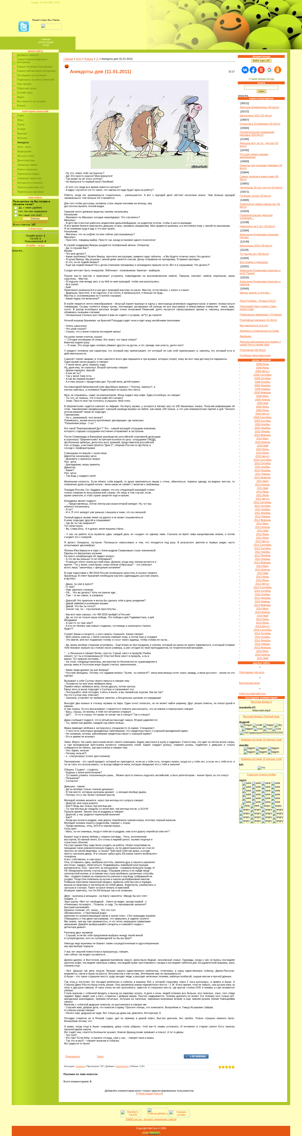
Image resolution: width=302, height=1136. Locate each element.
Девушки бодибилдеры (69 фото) (259, 107)
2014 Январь (262, 601)
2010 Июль (262, 452)
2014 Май (262, 615)
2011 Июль (262, 495)
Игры (20, 120)
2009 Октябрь (262, 420)
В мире (21, 129)
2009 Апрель (262, 399)
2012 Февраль (262, 520)
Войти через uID (261, 61)
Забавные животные (29, 178)
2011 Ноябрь (262, 509)
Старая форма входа (261, 78)
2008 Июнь (262, 364)
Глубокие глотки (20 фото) (255, 195)
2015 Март (262, 651)
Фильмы (22, 137)
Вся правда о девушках (254, 262)
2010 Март (262, 438)
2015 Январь (262, 643)
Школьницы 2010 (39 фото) (256, 245)
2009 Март (262, 396)
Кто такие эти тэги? (30, 215)
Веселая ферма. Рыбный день (261, 716)
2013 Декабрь (262, 597)
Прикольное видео (28, 173)
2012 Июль (262, 537)
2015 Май (262, 658)
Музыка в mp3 (25, 155)
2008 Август (262, 371)
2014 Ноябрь (262, 636)
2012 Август (262, 541)
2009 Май (262, 403)
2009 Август (262, 413)
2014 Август (262, 626)
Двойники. (246, 336)
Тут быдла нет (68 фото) (254, 253)
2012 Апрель (262, 527)
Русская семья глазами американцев (254, 155)
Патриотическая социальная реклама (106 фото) (257, 133)
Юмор (21, 124)
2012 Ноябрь (262, 551)
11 (97, 58)
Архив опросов (38, 221)
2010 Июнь (262, 449)
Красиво (22, 133)
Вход (46, 44)
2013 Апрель (262, 569)
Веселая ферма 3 (261, 701)
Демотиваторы (26, 160)
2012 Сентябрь (263, 544)
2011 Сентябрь (262, 502)
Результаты (20, 221)
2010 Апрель (262, 442)
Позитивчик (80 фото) (253, 350)
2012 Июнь (262, 534)
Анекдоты (23, 142)
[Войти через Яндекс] (261, 69)
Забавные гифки (27, 164)
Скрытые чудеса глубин (261, 774)
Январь (88, 58)
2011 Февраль (262, 477)
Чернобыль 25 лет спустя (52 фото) (261, 187)
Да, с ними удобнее (30, 207)
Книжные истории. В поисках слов (261, 739)
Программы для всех (251, 672)
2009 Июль (262, 410)
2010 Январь (262, 431)
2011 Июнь (262, 491)
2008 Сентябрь (263, 374)
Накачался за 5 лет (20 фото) (257, 226)
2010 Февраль (262, 435)
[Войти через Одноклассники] (277, 69)
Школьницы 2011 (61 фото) (256, 115)
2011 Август (263, 498)
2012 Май (262, 530)
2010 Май (262, 445)
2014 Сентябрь (263, 629)
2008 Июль (262, 367)
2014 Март (262, 608)
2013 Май (262, 573)
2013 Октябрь (262, 590)
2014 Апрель (262, 612)
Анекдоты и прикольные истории (259, 330)
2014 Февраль (262, 605)
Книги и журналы (27, 169)
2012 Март (262, 523)
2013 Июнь (262, 576)
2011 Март (262, 481)
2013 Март (262, 566)
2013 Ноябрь (262, 594)
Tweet (100, 1056)
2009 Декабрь (262, 427)
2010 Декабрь (262, 470)
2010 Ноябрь (262, 466)
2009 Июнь (262, 406)
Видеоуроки (24, 151)
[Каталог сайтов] (144, 1116)
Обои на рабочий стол (30, 187)
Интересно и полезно (30, 182)
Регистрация (45, 42)
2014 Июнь (262, 619)
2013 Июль (262, 580)
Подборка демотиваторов (255, 355)
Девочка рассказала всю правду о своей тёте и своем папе (260, 343)
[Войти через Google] (269, 70)
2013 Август (262, 583)
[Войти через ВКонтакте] (245, 69)
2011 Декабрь (263, 512)
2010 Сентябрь (263, 459)
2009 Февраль (262, 392)
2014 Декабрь (262, 640)
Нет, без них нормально (33, 211)
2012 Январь (262, 516)
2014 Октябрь (262, 633)
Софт (20, 115)
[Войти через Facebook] (253, 69)
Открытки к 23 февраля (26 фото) (260, 123)
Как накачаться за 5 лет (254, 325)
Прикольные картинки (30, 191)
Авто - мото (24, 146)
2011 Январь (262, 473)
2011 (78, 58)
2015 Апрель (262, 654)
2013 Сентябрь (263, 587)
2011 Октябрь (262, 505)
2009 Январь (262, 388)
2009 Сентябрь (263, 417)
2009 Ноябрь (262, 424)
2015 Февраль (262, 647)
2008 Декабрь (262, 385)
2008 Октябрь (262, 378)
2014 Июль (262, 622)
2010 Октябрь (262, 463)
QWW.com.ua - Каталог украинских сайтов (151, 1119)
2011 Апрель (262, 484)
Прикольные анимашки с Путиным (260, 314)
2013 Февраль (262, 562)
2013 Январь (262, 558)
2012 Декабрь (262, 555)
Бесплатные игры (249, 682)
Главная (45, 39)
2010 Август (262, 456)
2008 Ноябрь (262, 381)
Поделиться (72, 1056)
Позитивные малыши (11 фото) (258, 320)
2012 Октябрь (262, 548)
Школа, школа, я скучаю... (255, 292)
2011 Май (262, 488)
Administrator (122, 1066)
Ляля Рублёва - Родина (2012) (258, 300)
